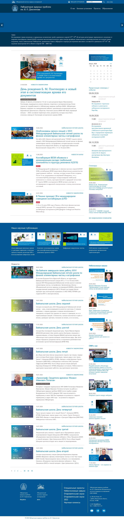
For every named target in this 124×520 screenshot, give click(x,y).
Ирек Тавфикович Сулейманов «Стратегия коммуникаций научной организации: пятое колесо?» (100, 312)
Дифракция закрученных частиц (73, 248)
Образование (107, 8)
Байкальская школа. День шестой (52, 327)
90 (32, 471)
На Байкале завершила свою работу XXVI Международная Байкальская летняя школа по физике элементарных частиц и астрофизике (59, 273)
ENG (111, 2)
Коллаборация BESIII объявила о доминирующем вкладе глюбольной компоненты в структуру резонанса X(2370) (57, 160)
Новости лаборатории (39, 85)
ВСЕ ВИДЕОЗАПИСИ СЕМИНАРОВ (100, 218)
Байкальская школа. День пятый (52, 351)
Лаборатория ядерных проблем (35, 8)
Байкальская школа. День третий (52, 429)
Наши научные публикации (24, 228)
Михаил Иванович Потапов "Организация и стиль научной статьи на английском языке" (99, 287)
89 (28, 471)
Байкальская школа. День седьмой (53, 303)
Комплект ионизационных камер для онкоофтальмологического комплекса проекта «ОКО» (48, 250)
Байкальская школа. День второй (52, 451)
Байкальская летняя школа (72, 128)
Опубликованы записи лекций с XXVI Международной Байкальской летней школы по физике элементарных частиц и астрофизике (59, 133)
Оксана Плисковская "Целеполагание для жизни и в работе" (99, 336)
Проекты (97, 8)
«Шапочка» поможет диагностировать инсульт (97, 417)
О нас (73, 8)
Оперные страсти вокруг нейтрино (100, 395)
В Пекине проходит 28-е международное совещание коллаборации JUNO (56, 197)
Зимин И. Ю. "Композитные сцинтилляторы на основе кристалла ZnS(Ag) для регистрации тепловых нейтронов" (100, 187)
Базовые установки (84, 8)
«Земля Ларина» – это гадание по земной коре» (100, 465)
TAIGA (13, 35)
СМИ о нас (93, 346)
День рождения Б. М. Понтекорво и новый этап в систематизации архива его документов (48, 92)
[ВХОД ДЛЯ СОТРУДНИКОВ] (69, 2)
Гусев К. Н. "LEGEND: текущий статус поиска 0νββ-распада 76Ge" (100, 212)
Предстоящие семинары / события (99, 89)
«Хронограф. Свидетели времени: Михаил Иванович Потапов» (56, 379)
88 (24, 471)
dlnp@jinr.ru (97, 504)
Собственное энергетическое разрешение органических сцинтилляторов (98, 250)
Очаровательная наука (74, 494)
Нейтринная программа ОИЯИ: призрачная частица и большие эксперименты (99, 441)
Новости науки (77, 155)
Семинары (93, 166)
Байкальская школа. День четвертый (54, 409)
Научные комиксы (72, 502)
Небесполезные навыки (98, 266)
